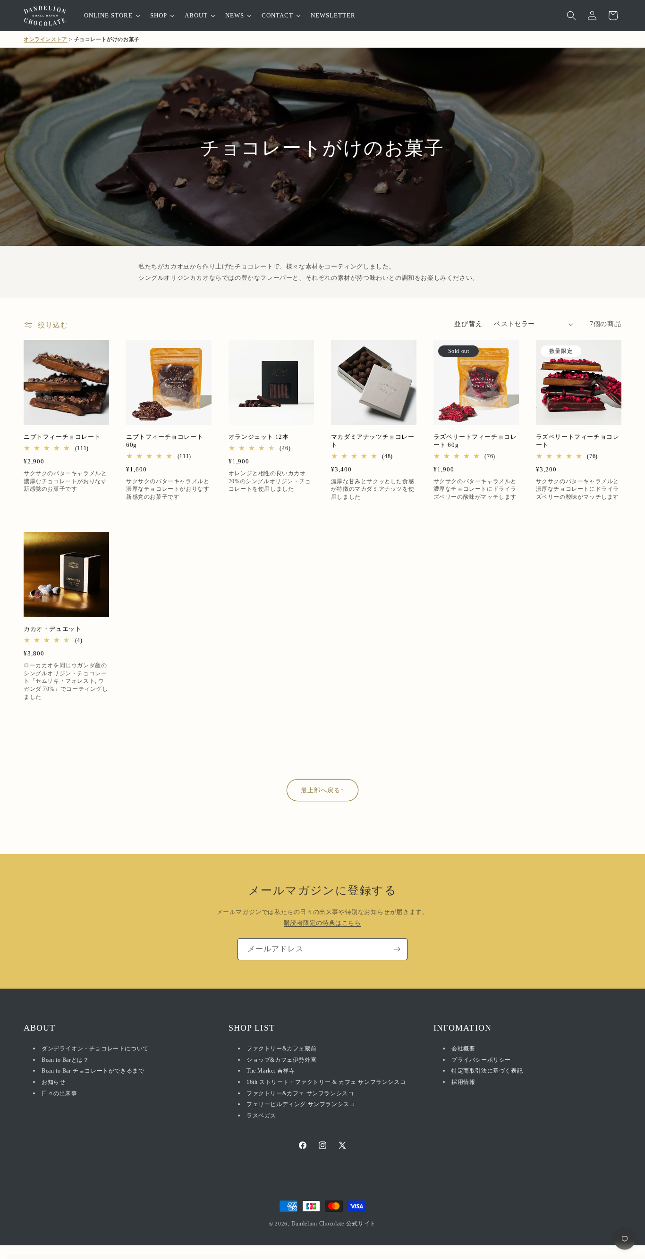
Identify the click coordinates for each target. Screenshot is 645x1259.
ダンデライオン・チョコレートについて (95, 1049)
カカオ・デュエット (52, 628)
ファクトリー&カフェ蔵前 (281, 1049)
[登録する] (396, 949)
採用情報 (463, 1082)
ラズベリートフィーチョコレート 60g (475, 440)
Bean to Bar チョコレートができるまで (93, 1071)
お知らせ (53, 1082)
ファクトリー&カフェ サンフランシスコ (300, 1093)
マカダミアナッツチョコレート (373, 440)
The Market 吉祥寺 (270, 1071)
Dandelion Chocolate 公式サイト (333, 1223)
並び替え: (469, 323)
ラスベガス (261, 1115)
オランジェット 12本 (259, 436)
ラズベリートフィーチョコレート (578, 440)
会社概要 (463, 1049)
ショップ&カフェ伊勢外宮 (281, 1060)
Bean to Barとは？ (65, 1060)
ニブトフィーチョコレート (62, 436)
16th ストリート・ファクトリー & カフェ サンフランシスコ (326, 1082)
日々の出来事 (59, 1093)
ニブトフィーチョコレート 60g (164, 440)
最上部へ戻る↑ (322, 790)
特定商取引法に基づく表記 (487, 1071)
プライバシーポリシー (481, 1060)
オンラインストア (46, 39)
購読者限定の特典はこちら (322, 923)
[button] (571, 15)
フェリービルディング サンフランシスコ (300, 1104)
